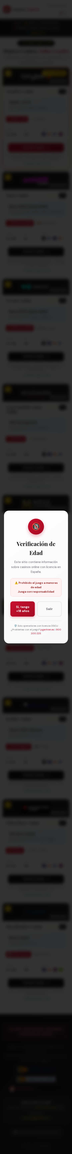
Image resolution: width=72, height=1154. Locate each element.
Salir (49, 609)
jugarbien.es (47, 629)
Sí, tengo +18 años (22, 609)
